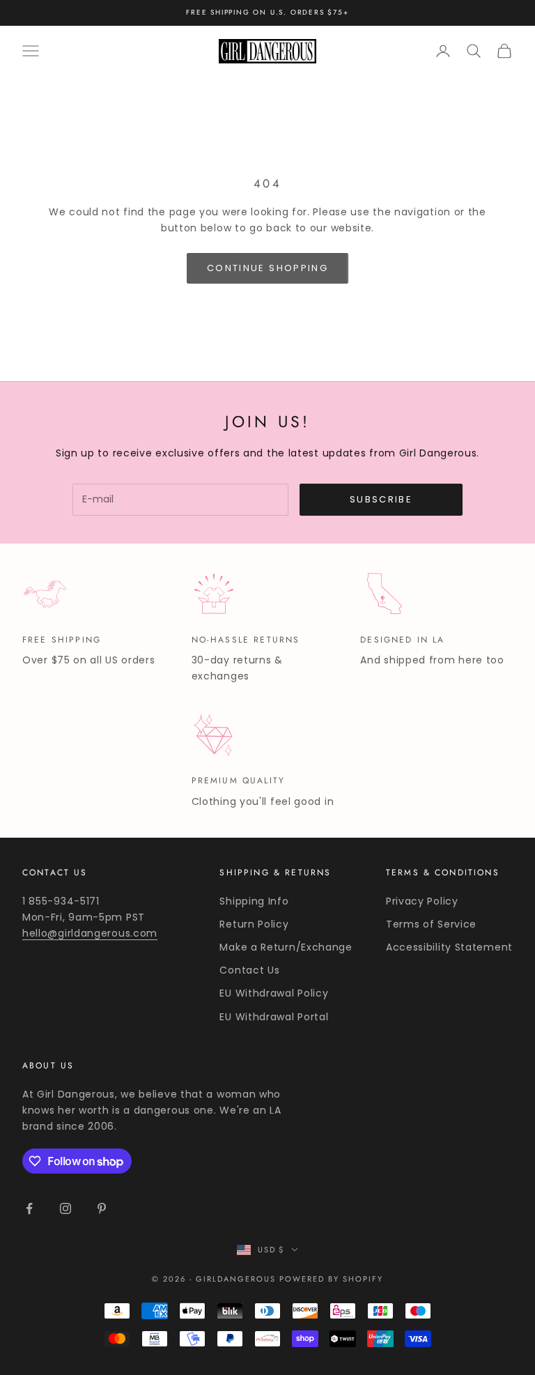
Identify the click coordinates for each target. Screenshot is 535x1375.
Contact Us (249, 970)
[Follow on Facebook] (29, 1208)
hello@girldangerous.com (89, 933)
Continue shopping (267, 268)
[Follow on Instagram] (65, 1208)
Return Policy (253, 924)
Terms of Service (431, 924)
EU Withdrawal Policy (273, 993)
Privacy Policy (422, 901)
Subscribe (381, 499)
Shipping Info (253, 901)
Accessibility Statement (449, 947)
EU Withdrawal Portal (273, 1017)
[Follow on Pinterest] (102, 1208)
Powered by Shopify (331, 1278)
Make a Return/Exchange (285, 947)
